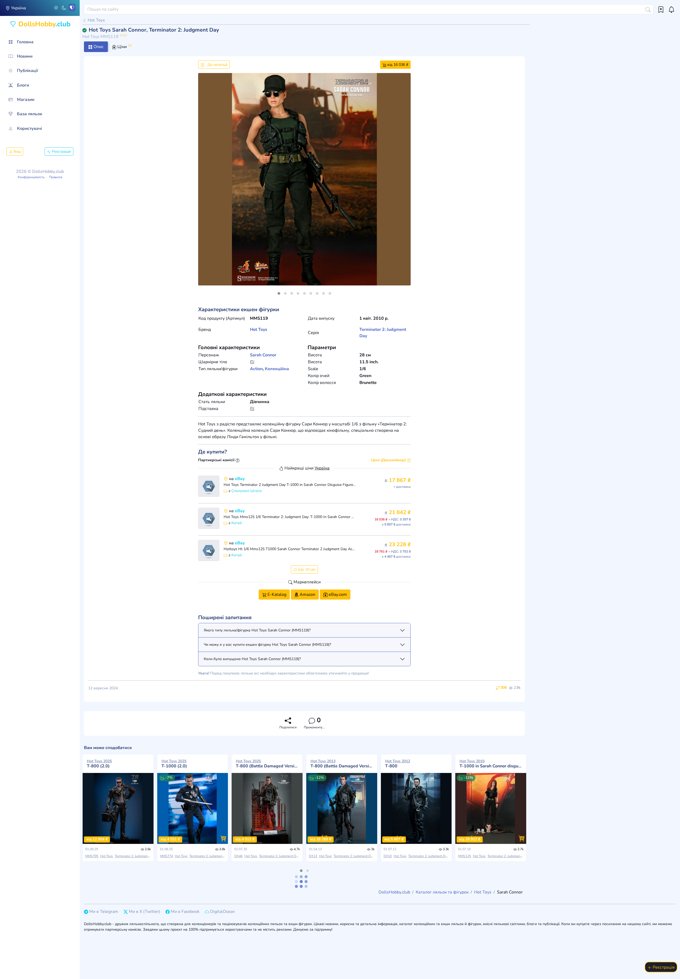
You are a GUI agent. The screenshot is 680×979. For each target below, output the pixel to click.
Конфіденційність (31, 177)
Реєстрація (61, 151)
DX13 (313, 856)
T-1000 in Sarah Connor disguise (491, 764)
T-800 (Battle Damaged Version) (342, 764)
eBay (240, 479)
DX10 (388, 856)
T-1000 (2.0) (174, 764)
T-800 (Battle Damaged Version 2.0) (267, 764)
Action (256, 369)
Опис (98, 47)
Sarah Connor (263, 355)
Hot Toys (96, 20)
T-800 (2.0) (99, 764)
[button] (56, 7)
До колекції (216, 64)
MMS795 (91, 856)
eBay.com (337, 594)
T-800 (397, 764)
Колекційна (277, 369)
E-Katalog (276, 594)
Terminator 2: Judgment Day (135, 856)
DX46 (238, 856)
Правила (55, 177)
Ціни (123, 46)
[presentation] (206, 185)
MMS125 (464, 856)
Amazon (307, 594)
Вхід (16, 151)
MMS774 (166, 856)
